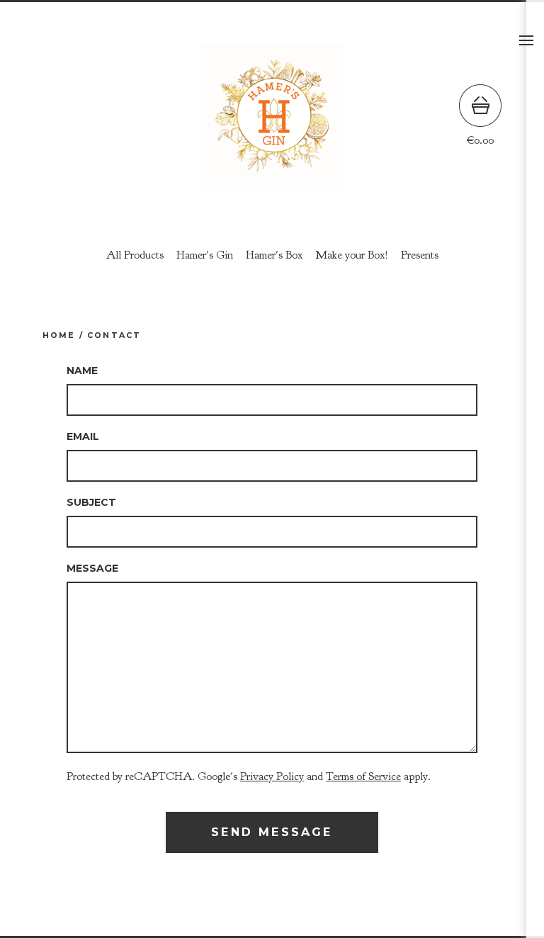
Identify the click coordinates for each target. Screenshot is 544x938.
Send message (271, 832)
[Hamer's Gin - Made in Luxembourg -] (271, 115)
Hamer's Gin (204, 255)
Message (92, 568)
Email (83, 436)
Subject (91, 502)
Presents (419, 255)
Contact (114, 335)
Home (59, 335)
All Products (135, 255)
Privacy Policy (272, 776)
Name (82, 370)
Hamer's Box (274, 255)
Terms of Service (363, 776)
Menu (526, 40)
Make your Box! (351, 255)
